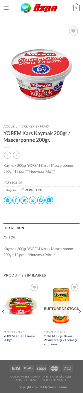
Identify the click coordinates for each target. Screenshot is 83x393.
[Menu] (6, 8)
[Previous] (3, 321)
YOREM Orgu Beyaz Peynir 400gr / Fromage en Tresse (61, 340)
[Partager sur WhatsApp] (8, 200)
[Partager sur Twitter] (24, 200)
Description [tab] (13, 228)
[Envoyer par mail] (32, 200)
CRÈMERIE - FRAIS (35, 126)
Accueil (10, 126)
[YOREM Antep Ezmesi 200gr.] (21, 305)
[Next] (79, 321)
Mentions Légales (57, 376)
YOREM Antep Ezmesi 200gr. (19, 338)
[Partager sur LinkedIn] (49, 200)
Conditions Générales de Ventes (42, 380)
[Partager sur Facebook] (16, 200)
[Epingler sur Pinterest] (41, 200)
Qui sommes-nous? (25, 376)
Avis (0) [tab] (9, 237)
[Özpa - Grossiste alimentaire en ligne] (41, 8)
